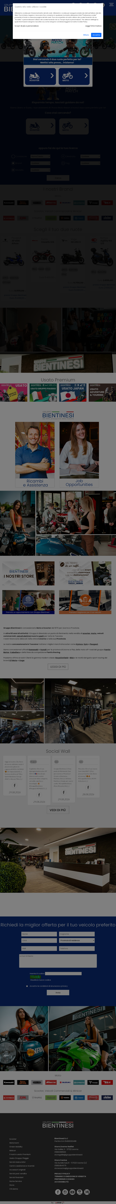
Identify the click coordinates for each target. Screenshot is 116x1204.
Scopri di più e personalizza (27, 26)
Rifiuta (86, 35)
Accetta (96, 35)
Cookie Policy (82, 22)
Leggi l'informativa (93, 26)
